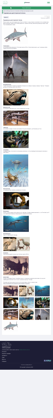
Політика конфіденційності (26, 364)
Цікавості (6, 17)
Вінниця (27, 2)
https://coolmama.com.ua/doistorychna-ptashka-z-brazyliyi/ (16, 283)
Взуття (4, 359)
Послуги (4, 351)
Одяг (3, 357)
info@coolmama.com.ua (24, 349)
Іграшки (4, 361)
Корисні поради (6, 353)
